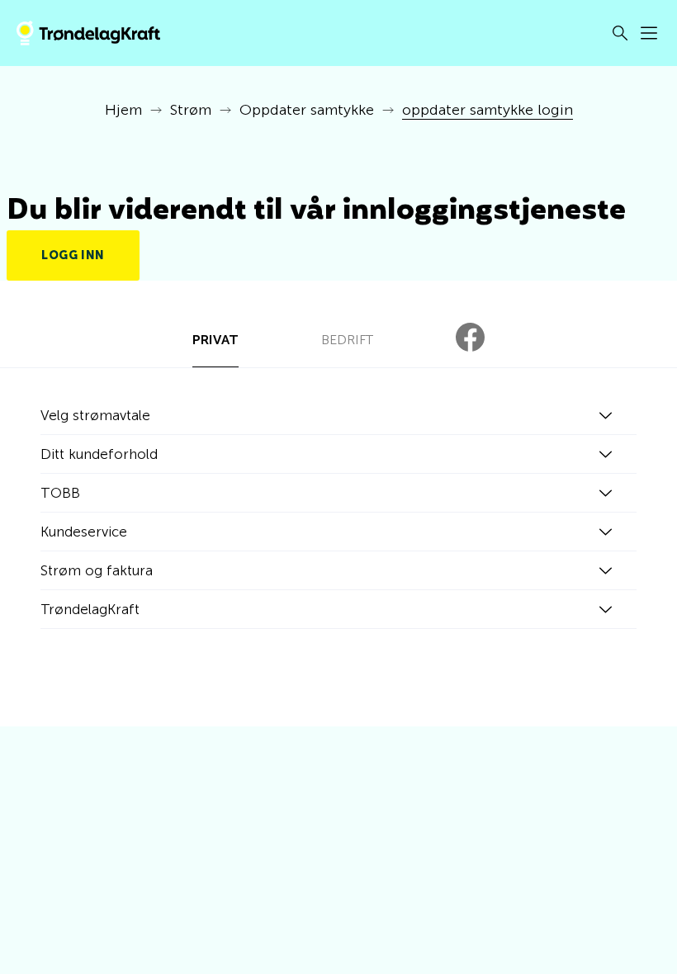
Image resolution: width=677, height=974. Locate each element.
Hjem (123, 110)
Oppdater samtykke (306, 110)
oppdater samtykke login (487, 110)
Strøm (190, 110)
